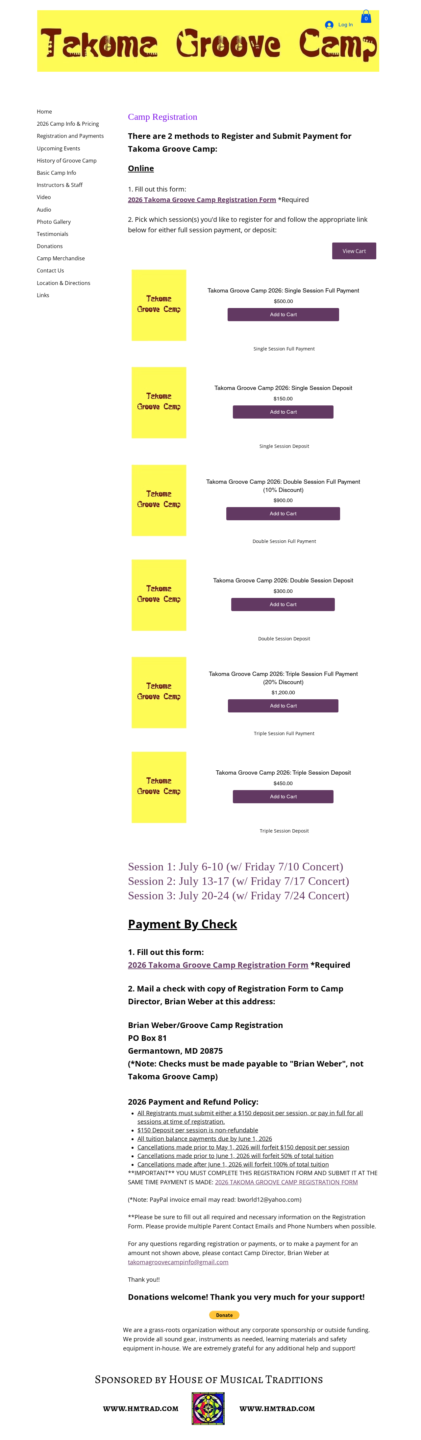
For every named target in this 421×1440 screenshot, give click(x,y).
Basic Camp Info (56, 172)
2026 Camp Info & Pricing (68, 123)
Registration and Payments (70, 136)
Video (44, 197)
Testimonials (52, 234)
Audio (44, 209)
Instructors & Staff (60, 185)
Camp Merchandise (61, 258)
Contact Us (50, 270)
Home (44, 111)
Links (43, 295)
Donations (50, 246)
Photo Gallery (54, 221)
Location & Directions (63, 283)
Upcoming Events (58, 148)
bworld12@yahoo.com (268, 1199)
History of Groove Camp (67, 160)
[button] (366, 16)
